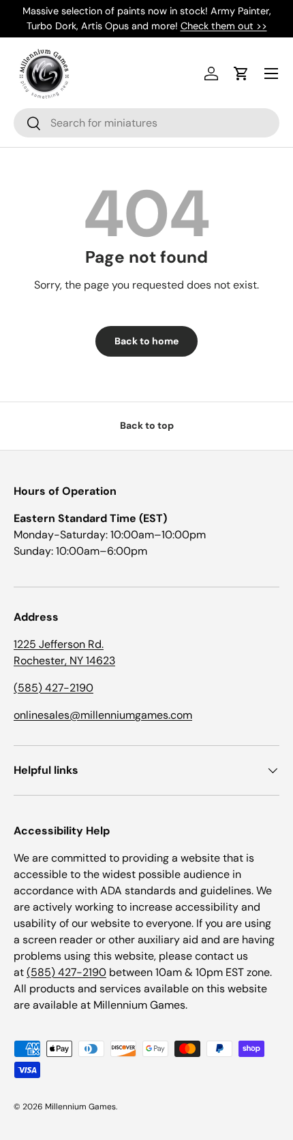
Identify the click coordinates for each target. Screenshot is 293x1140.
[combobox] (146, 122)
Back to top (147, 425)
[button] (241, 73)
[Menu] (271, 73)
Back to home (146, 341)
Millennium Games (80, 1106)
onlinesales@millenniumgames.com (103, 715)
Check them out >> (224, 26)
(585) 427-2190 (53, 688)
